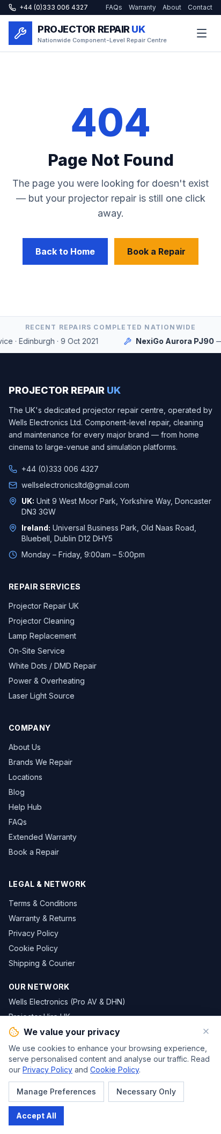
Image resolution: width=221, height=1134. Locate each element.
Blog (17, 791)
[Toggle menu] (201, 33)
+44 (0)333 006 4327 (53, 7)
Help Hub (25, 806)
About (172, 7)
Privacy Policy (33, 933)
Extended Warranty (43, 836)
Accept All (36, 1115)
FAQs (114, 7)
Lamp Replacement (42, 635)
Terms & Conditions (43, 903)
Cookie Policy (33, 948)
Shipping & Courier (42, 963)
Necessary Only (146, 1091)
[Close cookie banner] (206, 1031)
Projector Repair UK (44, 605)
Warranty (142, 7)
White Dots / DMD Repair (53, 665)
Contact (200, 7)
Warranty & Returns (42, 918)
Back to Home (65, 251)
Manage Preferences (56, 1091)
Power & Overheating (47, 680)
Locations (25, 776)
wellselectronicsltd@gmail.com (75, 484)
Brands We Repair (40, 762)
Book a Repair (156, 251)
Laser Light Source (42, 695)
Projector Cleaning (42, 620)
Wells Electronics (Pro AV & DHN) (67, 1001)
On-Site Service (37, 650)
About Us (25, 747)
